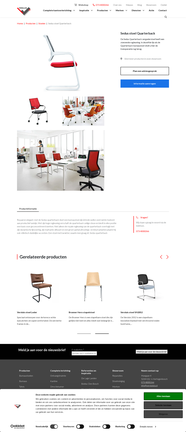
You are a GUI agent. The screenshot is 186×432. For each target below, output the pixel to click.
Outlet (164, 5)
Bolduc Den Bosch (90, 383)
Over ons (117, 5)
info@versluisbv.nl (149, 385)
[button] (161, 258)
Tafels (22, 386)
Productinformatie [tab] (28, 208)
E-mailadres (78, 349)
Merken (120, 10)
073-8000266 (102, 5)
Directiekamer (57, 386)
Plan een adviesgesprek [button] (145, 71)
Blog (139, 5)
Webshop (83, 5)
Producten (102, 10)
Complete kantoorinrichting (57, 10)
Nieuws (129, 5)
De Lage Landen (89, 378)
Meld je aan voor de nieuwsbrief (152, 351)
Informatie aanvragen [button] (145, 83)
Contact (162, 10)
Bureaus (23, 381)
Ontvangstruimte (58, 375)
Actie (151, 10)
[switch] (80, 426)
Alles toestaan (163, 396)
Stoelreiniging (118, 381)
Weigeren (163, 414)
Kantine (53, 381)
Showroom (151, 5)
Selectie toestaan (163, 405)
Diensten (136, 10)
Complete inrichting (60, 370)
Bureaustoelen (26, 375)
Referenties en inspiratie (88, 371)
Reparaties (117, 375)
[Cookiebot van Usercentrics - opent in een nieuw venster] (18, 427)
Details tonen (146, 426)
